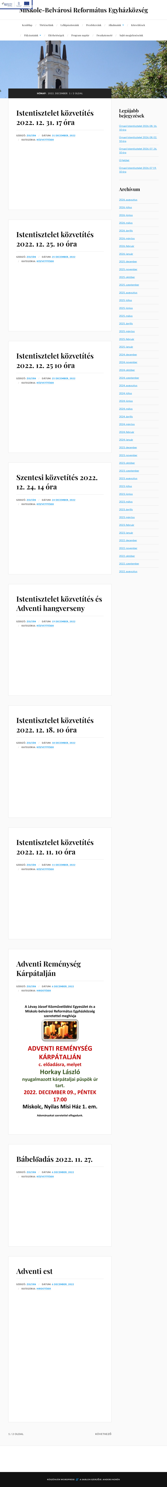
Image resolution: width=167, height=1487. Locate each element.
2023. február (126, 524)
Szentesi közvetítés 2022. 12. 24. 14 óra (57, 481)
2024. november (128, 362)
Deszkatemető (104, 35)
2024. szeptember (129, 377)
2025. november (128, 269)
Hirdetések (44, 990)
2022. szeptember (129, 563)
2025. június (126, 307)
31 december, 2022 (64, 135)
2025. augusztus (128, 292)
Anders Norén (111, 1479)
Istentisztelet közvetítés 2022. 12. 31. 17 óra (55, 117)
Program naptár (80, 35)
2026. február (126, 245)
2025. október (127, 277)
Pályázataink (31, 35)
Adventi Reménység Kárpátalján (48, 968)
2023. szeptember (129, 470)
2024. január (126, 439)
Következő (103, 1433)
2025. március (127, 331)
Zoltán (31, 135)
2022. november (128, 548)
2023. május (126, 501)
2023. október (127, 462)
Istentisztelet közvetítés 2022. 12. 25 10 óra (55, 360)
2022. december (128, 540)
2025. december (128, 261)
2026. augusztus (128, 199)
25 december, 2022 (64, 257)
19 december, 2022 (64, 621)
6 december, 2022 (63, 986)
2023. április (126, 509)
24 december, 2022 (64, 500)
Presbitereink (93, 25)
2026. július (125, 207)
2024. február (126, 431)
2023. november (128, 455)
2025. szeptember (129, 284)
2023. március (127, 517)
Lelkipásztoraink (70, 25)
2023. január (126, 532)
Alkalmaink (114, 25)
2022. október (127, 555)
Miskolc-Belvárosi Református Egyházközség (83, 10)
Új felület (124, 160)
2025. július (125, 300)
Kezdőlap (27, 25)
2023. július (125, 486)
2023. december (128, 447)
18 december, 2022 (64, 743)
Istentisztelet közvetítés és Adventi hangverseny (59, 603)
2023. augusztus (128, 478)
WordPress (68, 1479)
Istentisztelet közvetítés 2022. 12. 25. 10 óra (55, 238)
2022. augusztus (128, 571)
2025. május (126, 315)
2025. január (126, 346)
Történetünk (46, 25)
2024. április (126, 416)
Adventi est (34, 1271)
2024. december (128, 354)
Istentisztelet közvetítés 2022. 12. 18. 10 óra (55, 724)
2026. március (127, 238)
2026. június (126, 215)
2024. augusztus (128, 385)
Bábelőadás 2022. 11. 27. (54, 1159)
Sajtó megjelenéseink (131, 35)
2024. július (125, 393)
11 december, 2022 (64, 865)
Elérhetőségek (56, 35)
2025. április (126, 323)
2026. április (126, 230)
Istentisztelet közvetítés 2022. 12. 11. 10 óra (55, 846)
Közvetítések (138, 25)
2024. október (127, 369)
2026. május (126, 222)
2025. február (126, 339)
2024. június (126, 400)
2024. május (126, 408)
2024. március (127, 424)
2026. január (126, 253)
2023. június (126, 493)
